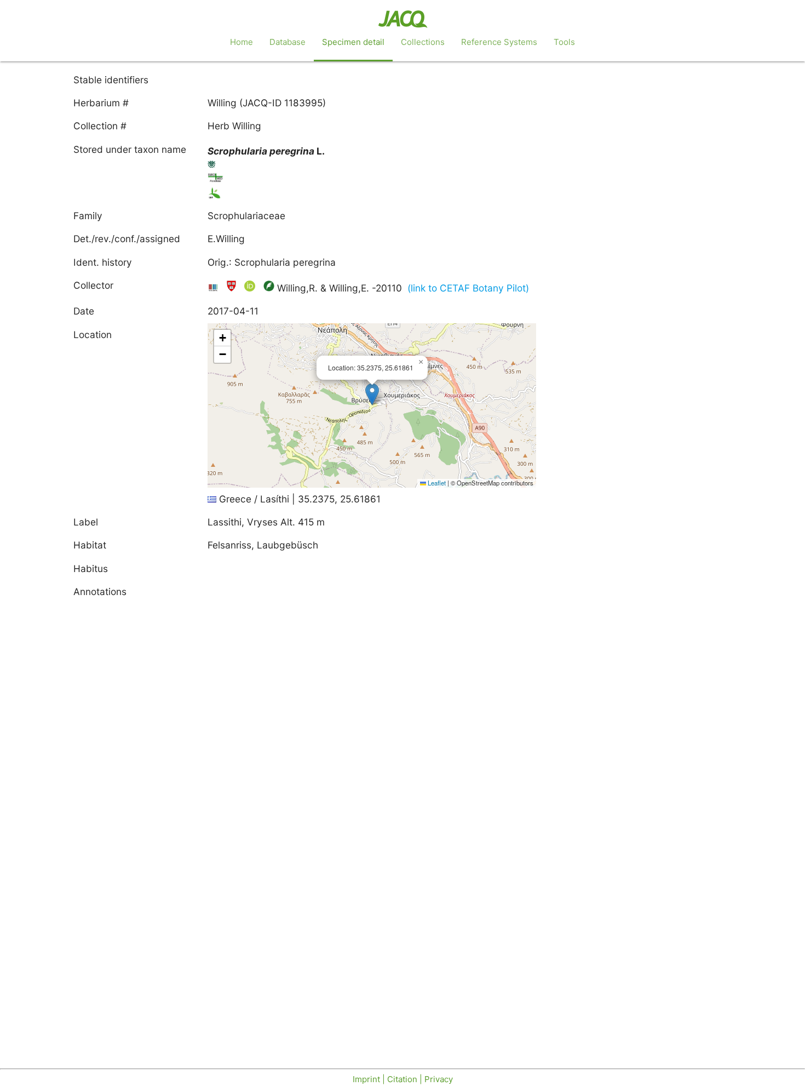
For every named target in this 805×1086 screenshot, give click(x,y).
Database (287, 42)
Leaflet (436, 482)
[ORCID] (251, 288)
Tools (564, 42)
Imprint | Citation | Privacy (403, 1079)
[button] (372, 394)
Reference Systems (499, 42)
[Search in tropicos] (212, 166)
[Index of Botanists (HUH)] (233, 288)
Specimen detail (353, 42)
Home (241, 42)
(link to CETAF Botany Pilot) (468, 288)
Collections (423, 42)
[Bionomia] (268, 288)
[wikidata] (214, 288)
